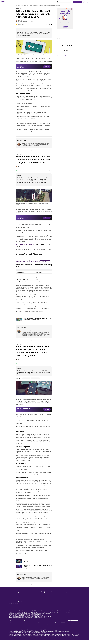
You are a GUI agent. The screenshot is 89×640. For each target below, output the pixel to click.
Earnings (31, 5)
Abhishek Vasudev (22, 359)
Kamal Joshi (21, 166)
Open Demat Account (77, 1)
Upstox (19, 5)
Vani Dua (20, 20)
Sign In (85, 1)
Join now (47, 66)
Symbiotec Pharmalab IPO (25, 244)
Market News (26, 5)
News (22, 5)
